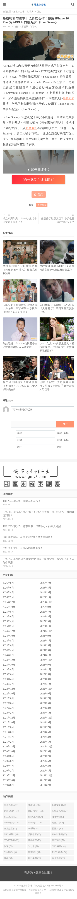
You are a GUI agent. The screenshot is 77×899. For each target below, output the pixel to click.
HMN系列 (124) (35, 817)
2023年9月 (45, 664)
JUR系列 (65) (34, 852)
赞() (40, 194)
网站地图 (37, 885)
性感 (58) (8, 858)
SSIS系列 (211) (11, 805)
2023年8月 (8, 669)
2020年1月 (45, 770)
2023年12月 (9, 660)
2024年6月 (8, 645)
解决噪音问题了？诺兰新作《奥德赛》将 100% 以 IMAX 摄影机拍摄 (20, 386)
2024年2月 (8, 655)
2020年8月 (8, 756)
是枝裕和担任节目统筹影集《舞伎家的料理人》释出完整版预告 (20, 270)
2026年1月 (45, 597)
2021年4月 (8, 737)
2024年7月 (45, 640)
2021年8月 (8, 727)
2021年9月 (45, 722)
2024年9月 (45, 636)
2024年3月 (45, 650)
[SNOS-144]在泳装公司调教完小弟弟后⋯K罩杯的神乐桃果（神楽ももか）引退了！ (20, 308)
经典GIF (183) (34, 805)
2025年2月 (8, 626)
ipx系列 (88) (33, 828)
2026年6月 (8, 587)
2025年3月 (45, 621)
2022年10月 (9, 693)
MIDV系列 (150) (36, 811)
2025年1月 (45, 626)
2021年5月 (45, 732)
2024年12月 (9, 631)
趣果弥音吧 (38, 4)
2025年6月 (8, 616)
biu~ (65, 423)
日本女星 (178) (59, 805)
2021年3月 (45, 737)
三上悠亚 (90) (10, 828)
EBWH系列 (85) (59, 834)
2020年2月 (8, 770)
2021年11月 (46, 717)
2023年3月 (45, 679)
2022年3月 (45, 708)
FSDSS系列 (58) (59, 852)
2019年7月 (45, 785)
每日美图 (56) (34, 858)
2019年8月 (8, 785)
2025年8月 (8, 611)
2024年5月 (45, 645)
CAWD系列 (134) (60, 811)
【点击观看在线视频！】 (38, 180)
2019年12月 (9, 775)
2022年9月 (45, 693)
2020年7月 (45, 756)
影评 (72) (8, 846)
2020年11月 (46, 746)
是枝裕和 (68, 98)
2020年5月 (45, 761)
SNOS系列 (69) (59, 846)
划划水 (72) (33, 846)
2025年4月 (8, 621)
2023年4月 (8, 679)
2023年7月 (45, 669)
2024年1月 (45, 655)
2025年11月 (46, 602)
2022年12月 (9, 688)
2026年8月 (8, 583)
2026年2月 (8, 597)
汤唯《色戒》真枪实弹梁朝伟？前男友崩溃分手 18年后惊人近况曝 (57, 386)
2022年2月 (8, 713)
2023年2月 (8, 684)
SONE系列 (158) (11, 811)
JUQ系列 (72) (58, 840)
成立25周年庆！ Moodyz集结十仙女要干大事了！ (20, 220)
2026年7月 (45, 583)
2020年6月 (8, 761)
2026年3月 (45, 592)
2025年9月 (45, 607)
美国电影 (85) (34, 834)
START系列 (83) (11, 840)
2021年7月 (45, 727)
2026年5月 (45, 587)
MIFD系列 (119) (11, 822)
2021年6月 (8, 732)
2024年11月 (46, 631)
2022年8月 (8, 698)
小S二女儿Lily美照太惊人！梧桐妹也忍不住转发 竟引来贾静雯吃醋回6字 (57, 347)
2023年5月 (45, 674)
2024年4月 (8, 650)
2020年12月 (9, 746)
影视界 (30, 11)
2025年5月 (45, 616)
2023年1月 (45, 684)
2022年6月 (8, 703)
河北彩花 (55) (58, 858)
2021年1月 (45, 741)
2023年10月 (9, 664)
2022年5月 (45, 703)
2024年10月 (9, 636)
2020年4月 (8, 766)
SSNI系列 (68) (10, 852)
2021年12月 (9, 717)
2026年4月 (8, 592)
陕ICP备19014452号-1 (53, 885)
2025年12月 (9, 602)
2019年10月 (9, 780)
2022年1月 (45, 713)
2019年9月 (45, 780)
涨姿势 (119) (58, 817)
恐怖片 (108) (58, 822)
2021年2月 (8, 741)
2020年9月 (45, 751)
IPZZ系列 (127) (11, 817)
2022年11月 (46, 688)
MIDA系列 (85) (11, 834)
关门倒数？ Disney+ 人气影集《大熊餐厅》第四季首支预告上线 (57, 308)
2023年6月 (8, 674)
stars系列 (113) (35, 822)
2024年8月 (8, 640)
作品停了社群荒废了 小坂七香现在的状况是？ (57, 220)
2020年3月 (45, 766)
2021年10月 (9, 722)
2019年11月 (46, 775)
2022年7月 (45, 698)
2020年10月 (9, 751)
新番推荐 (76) (34, 840)
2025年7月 (45, 611)
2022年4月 (8, 708)
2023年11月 (46, 660)
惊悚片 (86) (57, 828)
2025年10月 (9, 607)
